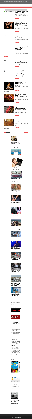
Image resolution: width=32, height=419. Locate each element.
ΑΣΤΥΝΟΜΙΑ (25, 25)
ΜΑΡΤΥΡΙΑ (26, 96)
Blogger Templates (19, 417)
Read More (17, 31)
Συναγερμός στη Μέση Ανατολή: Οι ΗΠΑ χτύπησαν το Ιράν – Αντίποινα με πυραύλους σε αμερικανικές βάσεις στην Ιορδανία (16, 323)
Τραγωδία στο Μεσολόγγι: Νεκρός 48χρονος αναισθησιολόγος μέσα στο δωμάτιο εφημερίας (16, 294)
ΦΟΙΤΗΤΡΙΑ (21, 85)
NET (16, 25)
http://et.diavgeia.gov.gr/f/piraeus (14, 388)
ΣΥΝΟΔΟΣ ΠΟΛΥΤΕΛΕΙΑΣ (17, 85)
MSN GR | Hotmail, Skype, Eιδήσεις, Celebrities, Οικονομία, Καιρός (15, 356)
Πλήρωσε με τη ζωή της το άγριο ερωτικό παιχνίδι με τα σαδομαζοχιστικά (21, 23)
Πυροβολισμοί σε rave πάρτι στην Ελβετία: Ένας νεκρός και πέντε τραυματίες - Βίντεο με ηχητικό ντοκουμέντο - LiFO (16, 337)
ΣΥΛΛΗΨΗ (18, 73)
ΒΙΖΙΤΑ (26, 50)
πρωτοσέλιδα (15, 373)
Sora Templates (15, 417)
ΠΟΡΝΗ (21, 14)
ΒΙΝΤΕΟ (23, 96)
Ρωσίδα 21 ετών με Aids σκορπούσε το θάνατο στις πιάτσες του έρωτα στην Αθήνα (21, 107)
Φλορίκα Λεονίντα (23, 14)
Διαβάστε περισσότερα (6, 19)
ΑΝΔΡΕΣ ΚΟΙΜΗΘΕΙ (25, 62)
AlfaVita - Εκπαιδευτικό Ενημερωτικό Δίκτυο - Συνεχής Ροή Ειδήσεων (15, 322)
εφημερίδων (17, 373)
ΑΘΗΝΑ (24, 109)
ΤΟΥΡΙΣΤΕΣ (21, 73)
